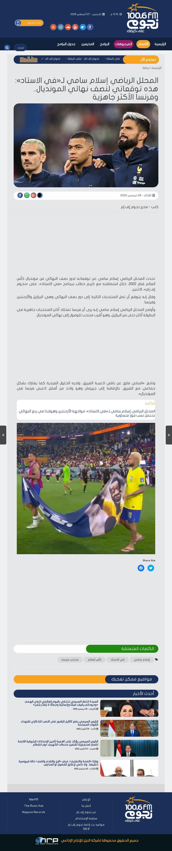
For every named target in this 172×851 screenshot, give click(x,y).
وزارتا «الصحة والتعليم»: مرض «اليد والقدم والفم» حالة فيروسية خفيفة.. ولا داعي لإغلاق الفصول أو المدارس (58, 763)
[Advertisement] (86, 245)
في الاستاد (118, 659)
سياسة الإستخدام (86, 818)
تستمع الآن (148, 59)
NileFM (33, 799)
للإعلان (86, 799)
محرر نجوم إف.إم (134, 207)
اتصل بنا (86, 805)
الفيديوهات (123, 44)
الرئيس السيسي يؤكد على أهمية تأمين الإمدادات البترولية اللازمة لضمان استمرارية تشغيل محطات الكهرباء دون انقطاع (58, 743)
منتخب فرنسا (70, 659)
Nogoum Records (33, 812)
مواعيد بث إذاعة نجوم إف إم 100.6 (86, 826)
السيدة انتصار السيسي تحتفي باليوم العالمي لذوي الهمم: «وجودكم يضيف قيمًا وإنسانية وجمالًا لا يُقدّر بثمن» (61, 703)
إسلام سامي (142, 659)
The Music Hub (33, 805)
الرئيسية (160, 44)
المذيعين (87, 44)
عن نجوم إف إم (86, 812)
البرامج (104, 44)
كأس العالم (95, 659)
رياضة (145, 67)
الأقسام (143, 44)
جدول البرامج (66, 44)
